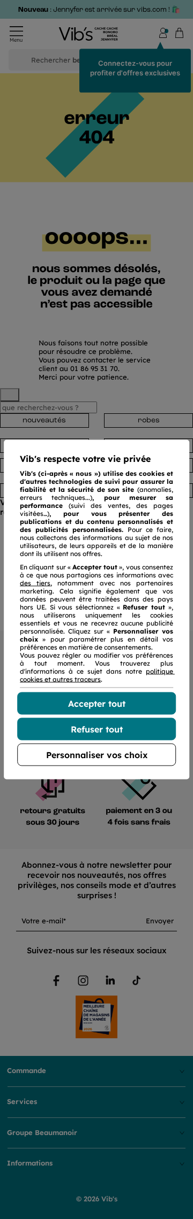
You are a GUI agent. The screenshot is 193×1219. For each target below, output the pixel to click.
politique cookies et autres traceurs (97, 675)
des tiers (35, 583)
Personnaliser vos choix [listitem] (96, 755)
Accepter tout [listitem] (96, 703)
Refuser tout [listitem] (97, 729)
